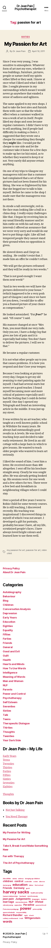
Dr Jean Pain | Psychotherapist (25, 7)
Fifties (6, 634)
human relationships (10, 896)
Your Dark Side (12, 740)
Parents (7, 689)
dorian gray (7, 885)
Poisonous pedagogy (11, 909)
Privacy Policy (11, 568)
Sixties (25, 37)
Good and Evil (11, 651)
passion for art (33, 550)
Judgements (22, 898)
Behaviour (9, 596)
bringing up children (32, 879)
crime (35, 882)
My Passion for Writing (16, 832)
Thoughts (9, 731)
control (18, 881)
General (8, 647)
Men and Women (13, 681)
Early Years (10, 617)
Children (8, 604)
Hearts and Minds (13, 664)
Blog (5, 600)
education (20, 884)
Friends (7, 642)
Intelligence (10, 672)
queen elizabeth (9, 912)
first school (39, 885)
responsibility (21, 912)
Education (9, 621)
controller (28, 882)
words (7, 921)
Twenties (8, 736)
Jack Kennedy (32, 896)
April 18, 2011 (38, 51)
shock (31, 915)
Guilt (6, 655)
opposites (18, 905)
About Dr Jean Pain (14, 572)
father (31, 885)
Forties (7, 638)
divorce (42, 882)
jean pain (8, 898)
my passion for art (16, 550)
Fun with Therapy (13, 856)
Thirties (7, 727)
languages (36, 899)
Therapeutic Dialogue (16, 723)
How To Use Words (14, 668)
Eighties (8, 626)
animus (21, 879)
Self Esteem (10, 702)
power (25, 908)
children (8, 881)
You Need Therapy (17, 816)
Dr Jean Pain (19, 51)
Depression (10, 613)
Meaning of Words (14, 676)
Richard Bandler (13, 915)
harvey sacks (16, 891)
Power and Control (14, 693)
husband (22, 896)
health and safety (37, 893)
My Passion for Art (25, 44)
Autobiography (12, 592)
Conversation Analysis (16, 609)
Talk (5, 714)
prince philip (37, 909)
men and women (21, 902)
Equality (8, 630)
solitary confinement (10, 918)
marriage (8, 901)
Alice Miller (7, 879)
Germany (19, 887)
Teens (6, 719)
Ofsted (39, 901)
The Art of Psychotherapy (18, 862)
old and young (8, 905)
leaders (44, 899)
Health (7, 659)
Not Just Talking (15, 810)
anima (14, 879)
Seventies (9, 706)
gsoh (28, 888)
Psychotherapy (12, 697)
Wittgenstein (32, 918)
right (26, 915)
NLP (5, 685)
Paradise (28, 904)
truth (21, 918)
